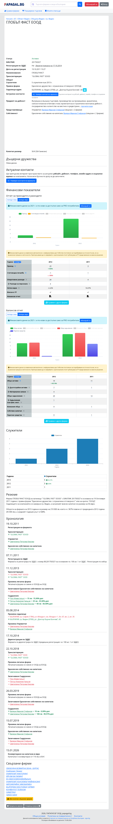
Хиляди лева (12, 200)
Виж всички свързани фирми (20, 799)
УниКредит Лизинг (14, 771)
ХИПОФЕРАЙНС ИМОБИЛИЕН (19, 784)
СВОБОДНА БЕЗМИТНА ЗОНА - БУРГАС (22, 768)
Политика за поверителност (60, 816)
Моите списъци (53, 11)
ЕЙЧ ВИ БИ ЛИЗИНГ (14, 776)
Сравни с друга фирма (57, 302)
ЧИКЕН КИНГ (11, 795)
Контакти (78, 816)
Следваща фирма (32, 806)
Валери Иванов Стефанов (53, 110)
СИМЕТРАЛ (11, 792)
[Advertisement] (59, 40)
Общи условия (39, 816)
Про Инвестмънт (17, 598)
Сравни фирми (12, 11)
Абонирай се (91, 4)
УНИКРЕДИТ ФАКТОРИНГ (17, 773)
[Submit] (33, 4)
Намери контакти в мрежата (46, 94)
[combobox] (54, 4)
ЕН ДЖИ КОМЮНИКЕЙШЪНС (18, 779)
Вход (105, 4)
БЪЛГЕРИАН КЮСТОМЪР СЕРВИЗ (20, 787)
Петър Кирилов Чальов (20, 601)
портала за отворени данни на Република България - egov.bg (70, 818)
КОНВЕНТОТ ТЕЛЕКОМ (16, 789)
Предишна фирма (15, 806)
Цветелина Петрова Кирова (22, 541)
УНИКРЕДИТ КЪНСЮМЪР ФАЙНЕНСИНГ (23, 781)
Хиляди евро (23, 200)
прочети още (87, 106)
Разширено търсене (33, 11)
